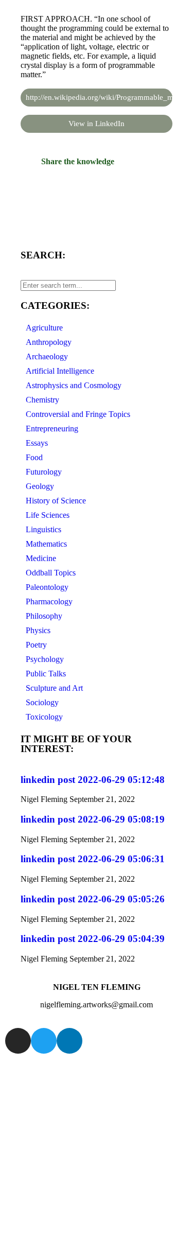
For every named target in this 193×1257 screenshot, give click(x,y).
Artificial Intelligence (60, 370)
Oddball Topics (51, 572)
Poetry (36, 644)
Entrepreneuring (52, 428)
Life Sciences (47, 515)
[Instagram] (18, 1041)
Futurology (44, 471)
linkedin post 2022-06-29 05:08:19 (93, 819)
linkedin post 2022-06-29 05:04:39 (93, 938)
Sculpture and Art (54, 688)
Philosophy (44, 616)
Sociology (42, 702)
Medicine (41, 558)
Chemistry (42, 399)
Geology (40, 486)
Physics (38, 630)
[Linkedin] (69, 1041)
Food (34, 457)
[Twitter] (44, 1041)
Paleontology (47, 587)
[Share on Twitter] (96, 200)
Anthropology (49, 342)
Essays (37, 443)
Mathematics (46, 543)
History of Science (56, 500)
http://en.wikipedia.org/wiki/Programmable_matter (99, 97)
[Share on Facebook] (96, 181)
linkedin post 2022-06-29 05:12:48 (93, 779)
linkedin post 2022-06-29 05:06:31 (93, 858)
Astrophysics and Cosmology (73, 385)
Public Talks (46, 673)
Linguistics (43, 529)
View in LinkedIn (96, 123)
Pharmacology (49, 601)
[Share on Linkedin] (96, 220)
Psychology (45, 659)
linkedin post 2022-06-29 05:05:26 (93, 899)
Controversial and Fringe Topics (78, 414)
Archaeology (47, 356)
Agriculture (44, 327)
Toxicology (44, 716)
